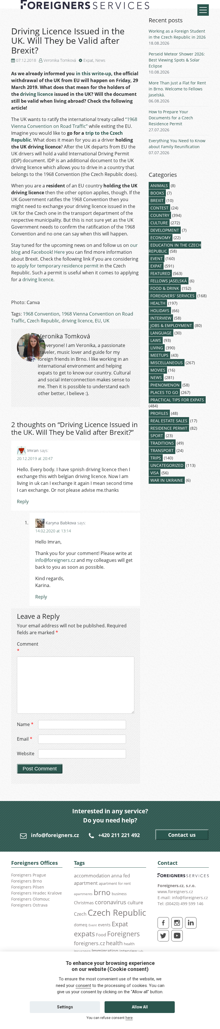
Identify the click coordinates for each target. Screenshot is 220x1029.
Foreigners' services (172, 295)
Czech (80, 914)
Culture (159, 222)
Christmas (84, 902)
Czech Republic (43, 321)
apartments (83, 893)
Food (101, 935)
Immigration (105, 951)
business (119, 893)
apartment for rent (115, 883)
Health (157, 303)
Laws (155, 340)
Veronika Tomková (60, 60)
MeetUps (159, 355)
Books (157, 193)
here (129, 1018)
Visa (154, 472)
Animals (159, 185)
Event (156, 258)
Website (25, 753)
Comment (27, 647)
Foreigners (123, 933)
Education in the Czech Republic (175, 248)
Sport (156, 435)
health (114, 943)
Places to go (164, 392)
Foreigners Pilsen (27, 887)
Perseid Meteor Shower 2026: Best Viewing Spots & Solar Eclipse (177, 60)
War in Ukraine (166, 480)
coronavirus (110, 902)
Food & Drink (164, 288)
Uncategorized (166, 465)
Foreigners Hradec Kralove (36, 893)
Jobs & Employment (171, 325)
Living (156, 347)
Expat (88, 60)
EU (98, 321)
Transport (162, 450)
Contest (159, 208)
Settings (65, 1007)
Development (164, 230)
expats (84, 933)
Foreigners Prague (28, 875)
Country (159, 215)
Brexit (157, 200)
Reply (23, 501)
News (100, 60)
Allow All (140, 1007)
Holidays (159, 310)
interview (128, 951)
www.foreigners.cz (175, 891)
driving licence (77, 321)
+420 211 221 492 (119, 835)
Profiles (159, 413)
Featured (160, 273)
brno (102, 892)
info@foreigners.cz (55, 560)
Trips (155, 458)
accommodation (92, 875)
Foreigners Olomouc (30, 899)
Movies (157, 370)
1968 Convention (41, 314)
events (104, 924)
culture (135, 902)
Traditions (162, 443)
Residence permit (168, 428)
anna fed (120, 876)
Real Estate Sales (168, 420)
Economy (160, 237)
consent (83, 985)
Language (161, 333)
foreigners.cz (89, 943)
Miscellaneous (166, 362)
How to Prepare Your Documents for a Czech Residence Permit (171, 117)
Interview (160, 318)
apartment (86, 883)
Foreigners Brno (26, 881)
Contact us (182, 834)
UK (106, 321)
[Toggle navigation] (203, 10)
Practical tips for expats (177, 400)
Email (24, 739)
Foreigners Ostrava (29, 905)
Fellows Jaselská (168, 280)
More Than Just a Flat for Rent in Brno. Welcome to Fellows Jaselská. (177, 89)
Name (25, 724)
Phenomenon (165, 385)
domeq (80, 924)
